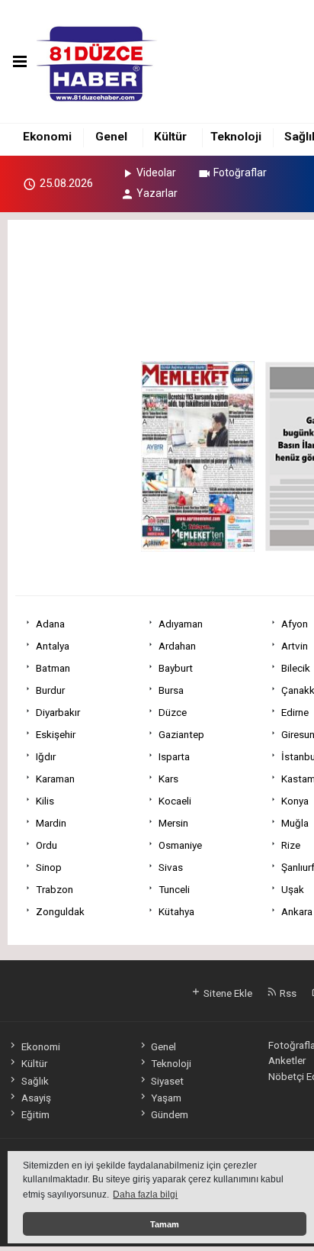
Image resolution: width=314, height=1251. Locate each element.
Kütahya (176, 911)
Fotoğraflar (240, 172)
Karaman (55, 778)
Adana (50, 623)
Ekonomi (47, 136)
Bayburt (176, 668)
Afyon (294, 623)
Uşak (292, 889)
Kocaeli (175, 801)
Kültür (170, 136)
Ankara (296, 911)
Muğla (295, 823)
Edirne (295, 712)
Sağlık (34, 1081)
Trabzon (54, 889)
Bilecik (295, 668)
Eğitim (35, 1114)
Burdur (50, 690)
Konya (295, 801)
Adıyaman (181, 623)
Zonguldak (60, 911)
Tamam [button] (164, 1224)
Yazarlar (157, 193)
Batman (53, 668)
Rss (286, 993)
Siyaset (167, 1081)
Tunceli (174, 889)
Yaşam (166, 1097)
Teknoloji (235, 136)
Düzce (173, 712)
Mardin (51, 823)
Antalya (52, 646)
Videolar (156, 172)
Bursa (171, 690)
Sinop (49, 867)
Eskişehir (55, 734)
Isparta (174, 756)
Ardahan (177, 646)
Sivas (171, 867)
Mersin (173, 823)
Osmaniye (180, 845)
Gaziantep (181, 734)
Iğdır (46, 756)
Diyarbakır (58, 712)
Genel (111, 136)
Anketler (287, 1060)
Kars (168, 778)
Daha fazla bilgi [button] (145, 1194)
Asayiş (35, 1097)
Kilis (45, 801)
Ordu (46, 845)
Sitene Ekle (226, 993)
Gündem (169, 1114)
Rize (290, 845)
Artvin (294, 646)
